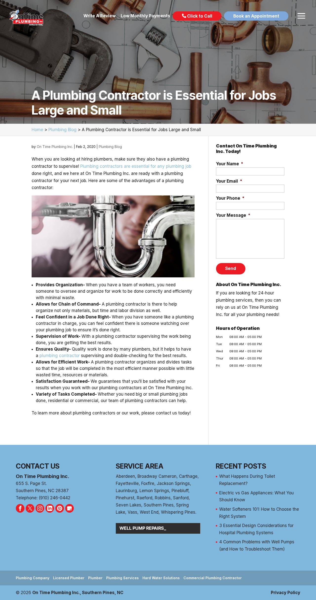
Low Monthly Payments (145, 15)
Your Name (229, 163)
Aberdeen (125, 476)
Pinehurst (125, 497)
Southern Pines (159, 505)
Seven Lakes (128, 505)
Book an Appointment (256, 15)
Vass (132, 512)
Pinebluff (180, 490)
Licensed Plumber (68, 578)
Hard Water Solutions (161, 578)
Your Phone (230, 198)
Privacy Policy (285, 592)
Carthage (188, 476)
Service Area (139, 466)
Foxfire (147, 483)
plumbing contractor (60, 355)
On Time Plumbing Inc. (55, 146)
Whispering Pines (178, 512)
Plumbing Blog (110, 146)
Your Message (233, 215)
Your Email (229, 181)
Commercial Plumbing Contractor (212, 578)
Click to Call (199, 15)
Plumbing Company (32, 578)
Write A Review (99, 15)
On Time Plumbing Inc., (77, 592)
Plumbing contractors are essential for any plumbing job (135, 166)
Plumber (95, 578)
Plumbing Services (122, 578)
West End (149, 512)
